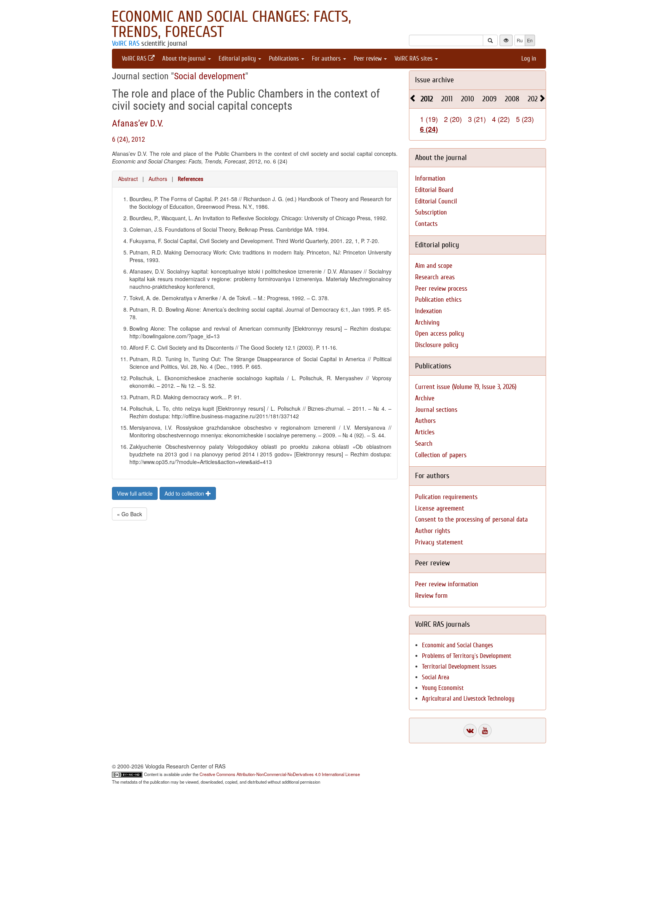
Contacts (426, 224)
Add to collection (185, 493)
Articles (424, 432)
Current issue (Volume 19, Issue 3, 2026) (465, 387)
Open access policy (439, 334)
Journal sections (436, 410)
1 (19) (429, 119)
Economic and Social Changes (457, 645)
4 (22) (501, 119)
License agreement (439, 508)
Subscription (431, 212)
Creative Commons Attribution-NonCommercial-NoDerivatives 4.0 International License (280, 774)
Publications (284, 58)
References (190, 179)
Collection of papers (440, 455)
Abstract (128, 178)
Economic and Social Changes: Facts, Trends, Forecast (231, 24)
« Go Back (129, 514)
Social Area (435, 677)
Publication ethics (438, 300)
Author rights (432, 531)
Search (424, 444)
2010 (467, 98)
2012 (427, 98)
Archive (424, 398)
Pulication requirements (446, 497)
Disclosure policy (436, 345)
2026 (534, 98)
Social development (209, 76)
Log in (528, 58)
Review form (431, 596)
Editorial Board (434, 190)
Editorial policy (238, 58)
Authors (158, 178)
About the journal (184, 58)
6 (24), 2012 (128, 139)
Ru (520, 40)
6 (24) (429, 129)
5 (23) (525, 119)
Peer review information (446, 584)
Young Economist (443, 687)
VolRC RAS (125, 43)
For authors (327, 58)
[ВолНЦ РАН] (470, 730)
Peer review (368, 58)
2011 (447, 98)
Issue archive (434, 79)
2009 (489, 98)
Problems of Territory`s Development (466, 655)
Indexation (428, 311)
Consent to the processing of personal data (471, 519)
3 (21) (477, 119)
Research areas (435, 277)
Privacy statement (439, 542)
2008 (512, 98)
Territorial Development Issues (459, 666)
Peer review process (441, 289)
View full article (135, 493)
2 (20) (453, 119)
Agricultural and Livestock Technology (468, 698)
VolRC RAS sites (414, 58)
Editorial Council (436, 201)
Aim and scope (433, 266)
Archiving (427, 322)
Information (430, 178)
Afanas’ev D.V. (137, 123)
